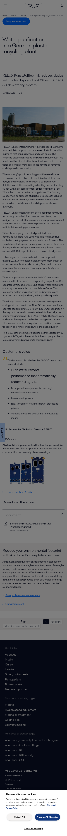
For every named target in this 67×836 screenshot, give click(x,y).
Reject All (19, 817)
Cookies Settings (33, 828)
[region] (33, 813)
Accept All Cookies (47, 817)
